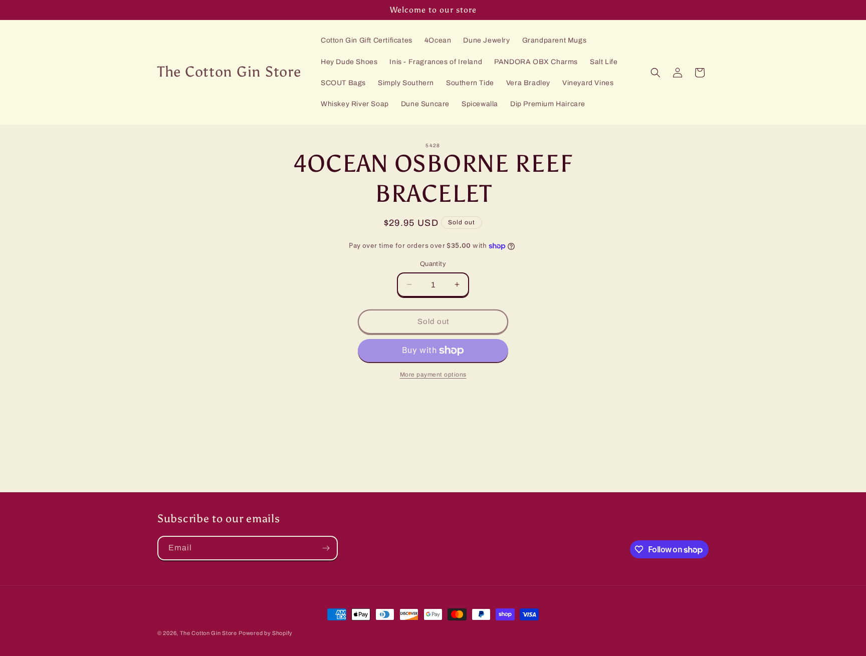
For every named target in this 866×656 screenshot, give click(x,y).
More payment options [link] (433, 374)
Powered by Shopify (266, 633)
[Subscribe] (326, 548)
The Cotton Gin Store (208, 633)
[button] (655, 73)
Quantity (433, 263)
